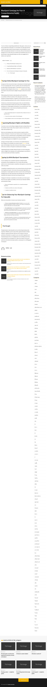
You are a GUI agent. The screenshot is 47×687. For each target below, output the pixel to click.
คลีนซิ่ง (36, 310)
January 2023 (37, 220)
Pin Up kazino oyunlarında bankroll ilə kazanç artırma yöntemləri (42, 51)
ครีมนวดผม (37, 301)
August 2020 (37, 256)
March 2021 (37, 235)
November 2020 (37, 247)
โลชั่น (36, 615)
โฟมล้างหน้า (37, 603)
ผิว (35, 424)
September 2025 (38, 139)
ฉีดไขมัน (36, 328)
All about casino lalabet (22, 653)
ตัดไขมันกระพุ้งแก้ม (38, 346)
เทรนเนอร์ (36, 567)
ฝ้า (35, 433)
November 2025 (37, 133)
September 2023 (38, 196)
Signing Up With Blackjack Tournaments (13, 68)
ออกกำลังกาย (37, 534)
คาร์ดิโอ (36, 322)
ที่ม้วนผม (36, 379)
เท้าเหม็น (36, 570)
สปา (35, 505)
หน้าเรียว (36, 528)
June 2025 (36, 148)
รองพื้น (36, 463)
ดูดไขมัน (36, 337)
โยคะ (36, 606)
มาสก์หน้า (36, 451)
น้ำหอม (36, 400)
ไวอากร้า (36, 624)
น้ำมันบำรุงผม (37, 397)
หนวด (36, 522)
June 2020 (36, 259)
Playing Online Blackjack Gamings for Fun (14, 63)
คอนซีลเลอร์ (37, 316)
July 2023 (36, 202)
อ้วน (35, 552)
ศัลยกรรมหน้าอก (38, 496)
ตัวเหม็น (36, 349)
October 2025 (37, 136)
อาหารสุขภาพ (37, 546)
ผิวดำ (36, 430)
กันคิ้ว (36, 283)
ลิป (35, 487)
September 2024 (38, 175)
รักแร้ (36, 469)
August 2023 (37, 199)
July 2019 (36, 271)
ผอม (35, 421)
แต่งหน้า (36, 585)
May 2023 (36, 208)
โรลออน (36, 612)
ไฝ (35, 621)
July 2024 (36, 181)
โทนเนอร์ (36, 597)
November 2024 (37, 169)
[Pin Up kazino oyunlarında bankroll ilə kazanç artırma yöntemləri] (36, 51)
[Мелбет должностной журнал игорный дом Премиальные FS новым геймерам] (3, 276)
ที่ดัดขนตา (36, 373)
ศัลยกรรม (36, 493)
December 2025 (37, 130)
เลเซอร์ (36, 573)
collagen (36, 280)
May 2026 (36, 118)
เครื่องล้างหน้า (37, 558)
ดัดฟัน (36, 331)
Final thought (11, 72)
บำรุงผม (36, 403)
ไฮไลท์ (36, 630)
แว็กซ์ (36, 594)
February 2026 (37, 124)
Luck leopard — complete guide (38, 672)
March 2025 (37, 157)
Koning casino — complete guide (7, 672)
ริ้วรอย (36, 475)
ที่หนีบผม (36, 382)
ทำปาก (36, 370)
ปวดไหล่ (36, 409)
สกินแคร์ (36, 499)
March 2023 (37, 214)
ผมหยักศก (36, 415)
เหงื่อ (35, 582)
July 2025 (36, 145)
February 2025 (37, 160)
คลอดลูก (36, 304)
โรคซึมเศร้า (37, 609)
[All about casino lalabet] (36, 58)
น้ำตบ (36, 394)
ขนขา (36, 289)
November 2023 (37, 190)
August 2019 (37, 268)
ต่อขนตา (36, 355)
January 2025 (37, 163)
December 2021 (37, 229)
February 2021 (37, 238)
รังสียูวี (36, 472)
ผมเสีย (36, 418)
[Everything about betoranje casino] (36, 77)
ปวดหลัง (36, 406)
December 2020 (37, 244)
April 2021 (36, 232)
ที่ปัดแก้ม (36, 376)
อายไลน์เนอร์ (37, 543)
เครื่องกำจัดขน (37, 555)
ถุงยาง (36, 358)
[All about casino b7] (36, 64)
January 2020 (37, 262)
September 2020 (38, 253)
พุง (35, 439)
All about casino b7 (36, 653)
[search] (45, 6)
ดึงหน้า (36, 334)
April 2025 (36, 154)
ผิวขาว (36, 427)
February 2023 (37, 217)
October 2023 (37, 193)
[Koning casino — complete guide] (36, 71)
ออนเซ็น (36, 537)
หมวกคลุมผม (37, 531)
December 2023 (37, 187)
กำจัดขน (36, 286)
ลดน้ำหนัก (36, 481)
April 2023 (36, 211)
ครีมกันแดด (37, 295)
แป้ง (35, 588)
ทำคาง (36, 364)
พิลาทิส (36, 436)
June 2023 (36, 205)
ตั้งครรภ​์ (36, 352)
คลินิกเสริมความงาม (38, 307)
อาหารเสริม (37, 549)
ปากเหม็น (36, 412)
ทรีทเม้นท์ (36, 361)
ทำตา (36, 367)
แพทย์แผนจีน (37, 591)
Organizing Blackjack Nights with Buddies (14, 66)
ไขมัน (36, 618)
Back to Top (23, 680)
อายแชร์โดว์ (37, 540)
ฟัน (35, 442)
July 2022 (36, 226)
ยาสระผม (36, 460)
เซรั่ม (36, 564)
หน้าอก (36, 525)
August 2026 (37, 109)
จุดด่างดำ (36, 325)
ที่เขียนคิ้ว (36, 385)
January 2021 (37, 241)
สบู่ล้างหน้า (37, 502)
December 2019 (37, 265)
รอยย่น (36, 466)
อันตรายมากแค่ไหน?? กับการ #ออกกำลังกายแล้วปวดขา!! (40, 102)
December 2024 (37, 166)
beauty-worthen (11, 684)
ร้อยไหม (36, 478)
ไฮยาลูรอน (37, 627)
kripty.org (24, 143)
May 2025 (36, 151)
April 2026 (36, 121)
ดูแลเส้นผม (37, 340)
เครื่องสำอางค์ (37, 561)
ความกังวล (36, 313)
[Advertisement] (23, 30)
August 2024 (37, 178)
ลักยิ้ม (36, 484)
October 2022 (37, 223)
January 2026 (37, 127)
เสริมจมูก (36, 579)
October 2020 (37, 250)
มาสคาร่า (36, 454)
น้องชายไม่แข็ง (37, 391)
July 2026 (36, 112)
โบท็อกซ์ (36, 600)
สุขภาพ (36, 519)
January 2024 (37, 184)
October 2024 (37, 172)
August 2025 (37, 142)
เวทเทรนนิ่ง (37, 576)
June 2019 (36, 274)
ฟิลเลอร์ (36, 448)
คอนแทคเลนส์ (37, 319)
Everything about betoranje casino (23, 672)
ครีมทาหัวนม (37, 298)
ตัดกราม (36, 343)
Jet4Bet (19, 89)
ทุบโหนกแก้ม (37, 388)
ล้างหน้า (36, 490)
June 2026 (36, 115)
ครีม (35, 292)
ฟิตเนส (36, 445)
